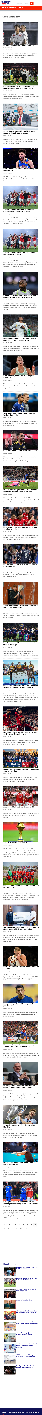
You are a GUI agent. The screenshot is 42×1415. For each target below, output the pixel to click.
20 (8, 1228)
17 (31, 1225)
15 (23, 1225)
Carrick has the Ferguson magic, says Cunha (20, 450)
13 (15, 1225)
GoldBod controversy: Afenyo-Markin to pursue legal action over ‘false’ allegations (27, 1345)
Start (5, 1225)
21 (12, 1228)
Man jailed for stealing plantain (24, 1300)
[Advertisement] (19, 1247)
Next (21, 1228)
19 (4, 1228)
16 (27, 1225)
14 (19, 1225)
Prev (10, 1225)
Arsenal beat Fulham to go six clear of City (19, 807)
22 (16, 1228)
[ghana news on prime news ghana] (6, 3)
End (26, 1228)
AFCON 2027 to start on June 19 (15, 842)
